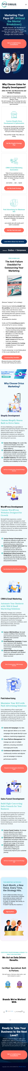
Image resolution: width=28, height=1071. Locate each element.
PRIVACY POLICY (22, 1066)
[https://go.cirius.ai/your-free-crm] (14, 373)
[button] (25, 4)
